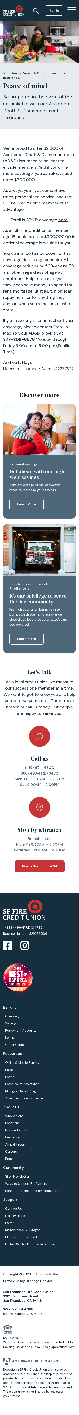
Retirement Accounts (20, 1030)
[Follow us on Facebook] (7, 945)
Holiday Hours (15, 1216)
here (63, 220)
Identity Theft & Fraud (21, 1237)
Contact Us (13, 1209)
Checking (12, 1016)
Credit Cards (14, 1045)
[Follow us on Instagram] (24, 945)
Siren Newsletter (17, 1176)
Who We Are (14, 1116)
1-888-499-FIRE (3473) (22, 927)
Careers (11, 1151)
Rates (9, 1070)
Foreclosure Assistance (22, 1084)
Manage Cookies (40, 1281)
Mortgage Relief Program (23, 1091)
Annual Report (15, 1144)
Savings (10, 1023)
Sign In (54, 10)
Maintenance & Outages (22, 1230)
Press (9, 1159)
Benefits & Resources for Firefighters (32, 1191)
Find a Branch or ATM (39, 866)
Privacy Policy (14, 1281)
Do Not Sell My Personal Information (31, 1244)
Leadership (13, 1137)
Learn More (26, 504)
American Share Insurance (24, 1098)
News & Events (16, 1130)
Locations (12, 1123)
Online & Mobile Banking (22, 1063)
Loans (9, 1038)
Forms (9, 1077)
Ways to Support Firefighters (26, 1184)
